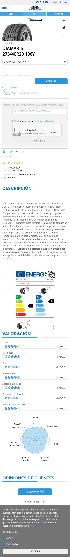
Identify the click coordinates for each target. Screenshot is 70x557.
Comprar (51, 81)
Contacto (55, 2)
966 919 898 (42, 2)
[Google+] (65, 34)
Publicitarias (12, 544)
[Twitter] (65, 27)
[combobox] (35, 62)
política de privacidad (44, 121)
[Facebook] (65, 20)
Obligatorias (12, 532)
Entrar (65, 2)
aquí (31, 526)
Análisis (10, 538)
